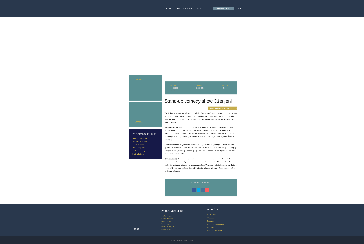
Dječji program (138, 147)
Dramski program (139, 141)
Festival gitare (138, 154)
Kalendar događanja (215, 224)
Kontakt (210, 227)
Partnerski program (140, 151)
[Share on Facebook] (194, 190)
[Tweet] (198, 190)
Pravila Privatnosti (214, 230)
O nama (178, 8)
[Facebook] (238, 8)
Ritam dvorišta (138, 144)
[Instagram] (240, 8)
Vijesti (197, 8)
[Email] (207, 190)
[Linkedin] (203, 190)
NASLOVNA (168, 8)
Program (188, 8)
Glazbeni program (139, 138)
